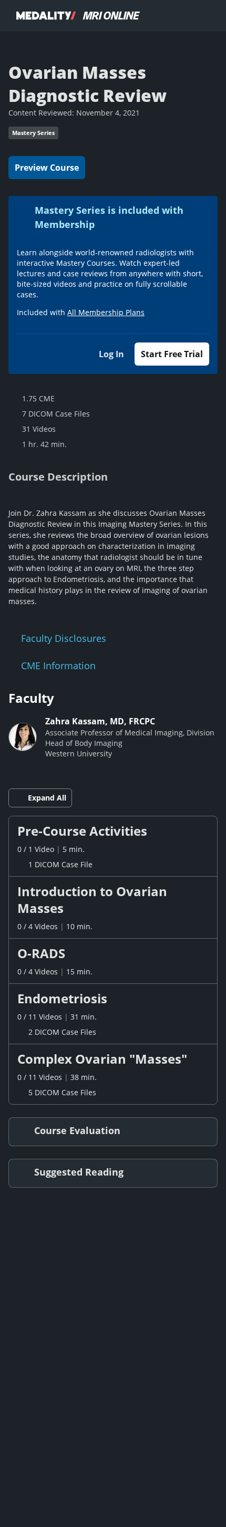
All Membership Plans (106, 312)
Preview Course (47, 167)
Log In (111, 354)
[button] (113, 846)
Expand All (47, 798)
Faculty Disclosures (63, 638)
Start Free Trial (172, 354)
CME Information (58, 665)
